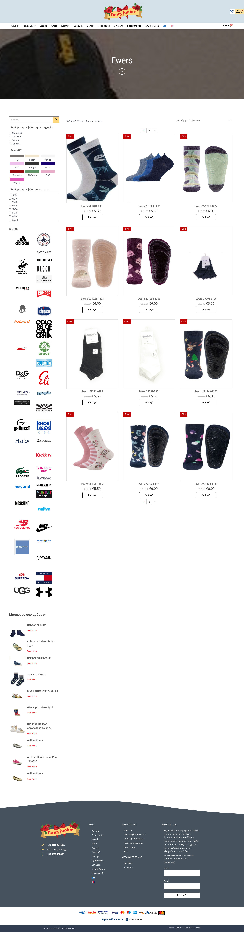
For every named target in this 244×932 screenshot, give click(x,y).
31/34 (15, 216)
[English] (172, 26)
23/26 (15, 198)
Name (166, 868)
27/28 (14, 205)
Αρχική (15, 25)
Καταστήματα (134, 25)
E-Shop (90, 25)
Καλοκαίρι (17, 133)
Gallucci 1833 (35, 740)
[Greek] (164, 26)
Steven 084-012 (36, 674)
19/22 (14, 195)
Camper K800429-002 (39, 657)
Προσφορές (104, 25)
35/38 (15, 220)
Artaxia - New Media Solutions (189, 928)
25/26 (14, 202)
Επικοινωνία (152, 25)
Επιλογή (92, 217)
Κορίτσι (65, 25)
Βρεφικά (78, 25)
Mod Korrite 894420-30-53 (42, 690)
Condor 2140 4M (36, 624)
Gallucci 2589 (35, 773)
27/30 (15, 209)
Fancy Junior (29, 25)
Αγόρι (54, 25)
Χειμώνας (16, 136)
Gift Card (118, 25)
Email (166, 881)
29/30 (15, 212)
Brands (43, 25)
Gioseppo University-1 (40, 707)
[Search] (56, 120)
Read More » (32, 630)
